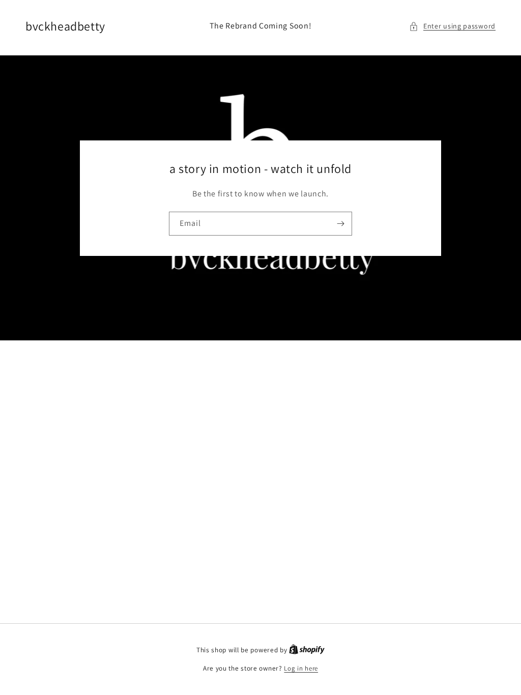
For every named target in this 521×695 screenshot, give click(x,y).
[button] (452, 26)
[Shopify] (307, 650)
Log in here (301, 668)
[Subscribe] (340, 224)
